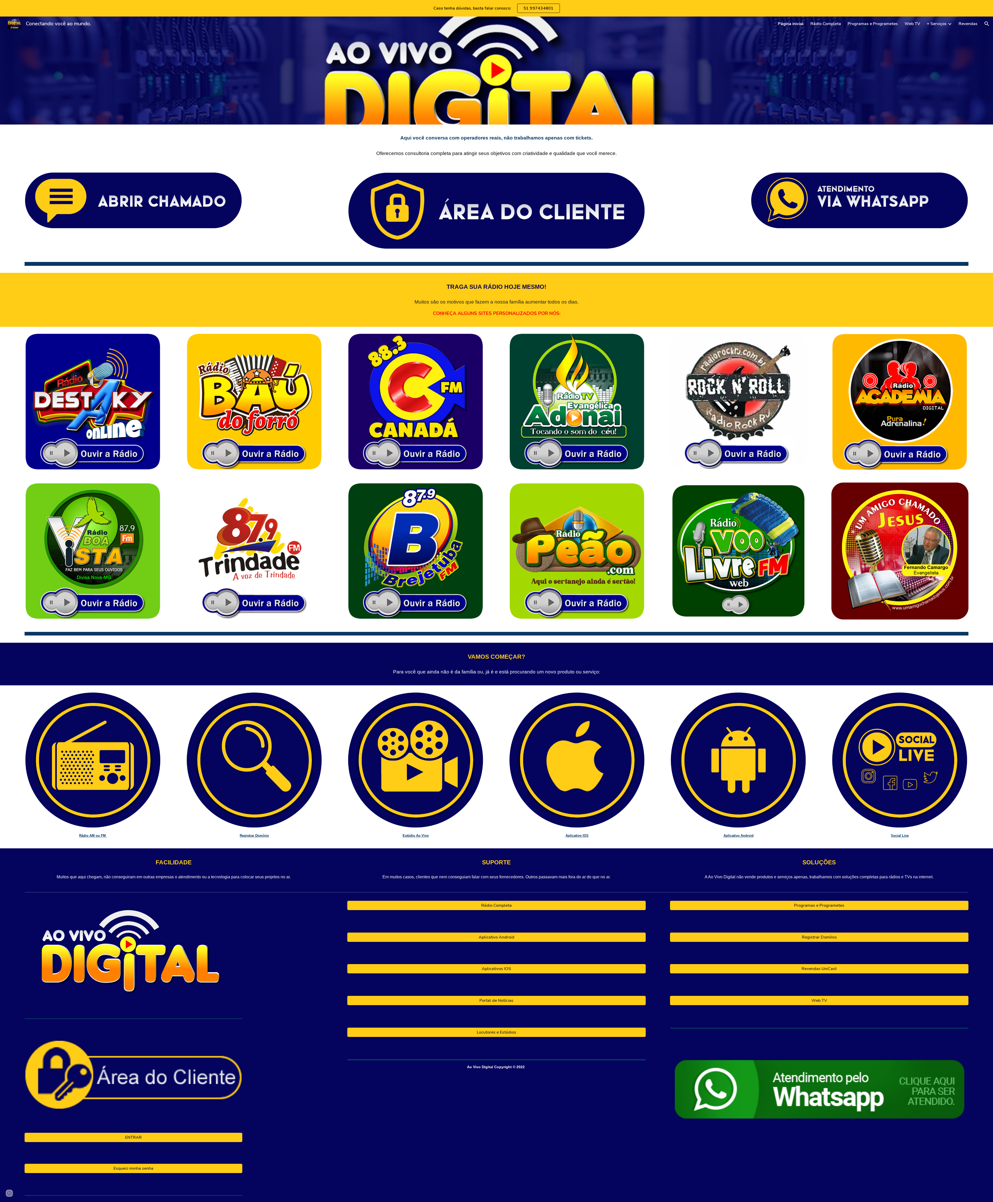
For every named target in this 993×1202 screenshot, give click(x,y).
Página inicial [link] (791, 24)
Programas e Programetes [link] (873, 24)
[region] (496, 8)
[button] (987, 24)
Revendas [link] (968, 24)
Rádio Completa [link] (825, 24)
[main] (496, 145)
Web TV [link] (912, 24)
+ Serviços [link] (936, 24)
